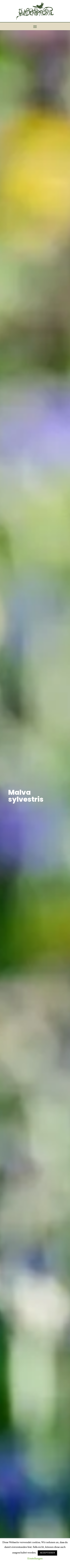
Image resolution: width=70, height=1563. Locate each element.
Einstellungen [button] (35, 1558)
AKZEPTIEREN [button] (47, 1552)
